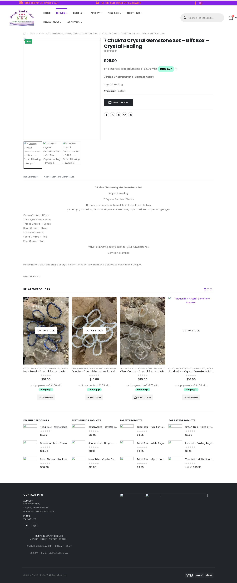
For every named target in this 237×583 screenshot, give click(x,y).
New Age (113, 13)
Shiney (60, 13)
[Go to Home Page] (24, 34)
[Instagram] (201, 3)
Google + (124, 114)
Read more (47, 397)
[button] (24, 88)
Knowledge (51, 22)
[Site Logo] (22, 18)
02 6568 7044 (30, 518)
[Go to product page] (94, 331)
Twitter (112, 114)
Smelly (77, 13)
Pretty (95, 13)
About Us (73, 22)
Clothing (133, 13)
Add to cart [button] (96, 397)
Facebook (106, 114)
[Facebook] (195, 3)
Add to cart (120, 102)
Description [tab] (30, 176)
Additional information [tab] (59, 176)
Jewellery (65, 368)
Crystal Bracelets (31, 368)
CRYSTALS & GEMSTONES (50, 368)
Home (47, 13)
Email (130, 114)
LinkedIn (118, 114)
